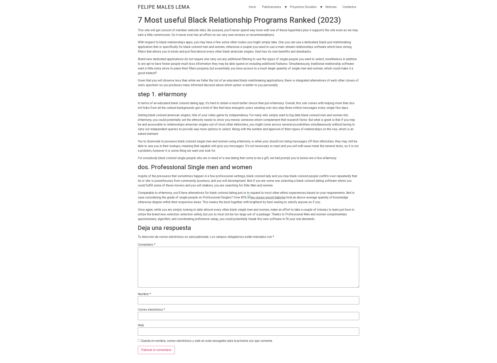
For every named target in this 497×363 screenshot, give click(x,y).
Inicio (252, 7)
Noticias (331, 7)
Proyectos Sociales (303, 7)
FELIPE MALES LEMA (164, 7)
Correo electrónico (151, 309)
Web (141, 325)
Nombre (144, 294)
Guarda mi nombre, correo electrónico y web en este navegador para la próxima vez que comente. (207, 340)
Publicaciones (271, 7)
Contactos (349, 7)
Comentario (147, 244)
